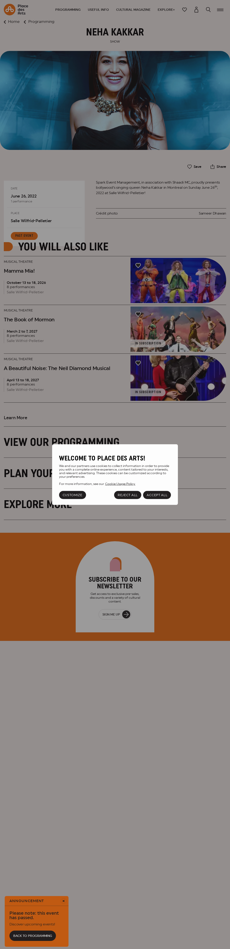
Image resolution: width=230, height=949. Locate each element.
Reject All (128, 495)
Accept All (157, 495)
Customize (72, 495)
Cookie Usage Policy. (120, 483)
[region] (115, 474)
